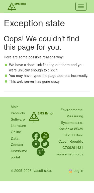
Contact (17, 145)
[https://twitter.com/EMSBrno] (45, 143)
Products (18, 113)
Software (18, 119)
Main (15, 107)
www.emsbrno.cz (69, 154)
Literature (18, 126)
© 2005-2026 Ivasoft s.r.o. (31, 170)
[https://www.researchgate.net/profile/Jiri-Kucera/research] (41, 151)
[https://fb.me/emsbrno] (36, 135)
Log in (78, 170)
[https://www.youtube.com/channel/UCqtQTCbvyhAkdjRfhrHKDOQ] (45, 135)
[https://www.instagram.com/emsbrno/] (36, 143)
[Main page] (17, 6)
